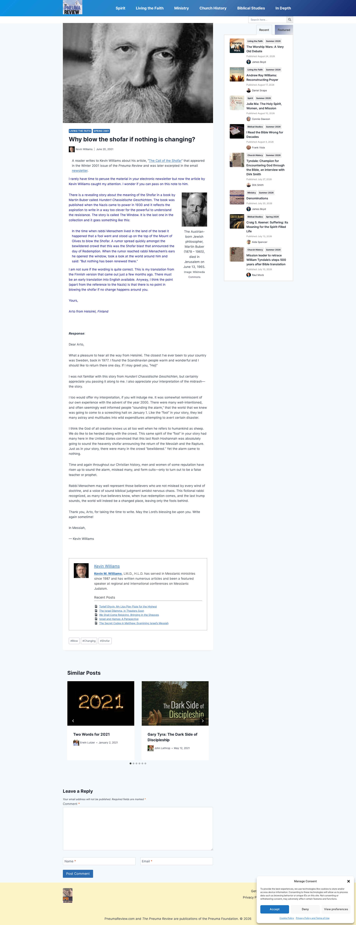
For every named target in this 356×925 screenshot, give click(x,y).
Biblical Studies (251, 8)
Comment (71, 804)
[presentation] (100, 703)
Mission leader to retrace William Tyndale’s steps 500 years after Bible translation (266, 259)
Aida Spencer (259, 241)
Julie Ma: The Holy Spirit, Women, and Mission (264, 106)
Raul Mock (258, 274)
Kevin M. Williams (108, 573)
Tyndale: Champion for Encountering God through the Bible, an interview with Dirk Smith (265, 167)
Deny (305, 909)
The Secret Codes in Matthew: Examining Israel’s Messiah (134, 623)
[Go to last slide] (73, 720)
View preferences (336, 909)
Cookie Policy (287, 918)
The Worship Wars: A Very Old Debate (265, 49)
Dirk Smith (258, 184)
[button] (348, 881)
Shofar (105, 640)
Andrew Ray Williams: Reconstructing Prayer (262, 77)
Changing (89, 640)
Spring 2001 (101, 130)
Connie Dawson (261, 118)
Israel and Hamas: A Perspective (119, 618)
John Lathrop (162, 748)
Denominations (257, 198)
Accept (275, 909)
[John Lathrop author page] (151, 748)
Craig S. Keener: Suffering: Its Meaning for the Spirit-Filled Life (267, 226)
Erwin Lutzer (87, 742)
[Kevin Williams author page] (72, 149)
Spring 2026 (272, 216)
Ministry (181, 8)
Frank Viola (258, 147)
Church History (213, 8)
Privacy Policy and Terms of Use (312, 918)
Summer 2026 (273, 41)
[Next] (203, 720)
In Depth (283, 8)
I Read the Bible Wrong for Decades (264, 134)
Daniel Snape (259, 90)
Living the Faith (150, 8)
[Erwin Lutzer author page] (76, 743)
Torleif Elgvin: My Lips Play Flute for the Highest (128, 606)
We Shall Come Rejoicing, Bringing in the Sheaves (129, 614)
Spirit (120, 8)
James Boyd (259, 61)
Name (70, 861)
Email (147, 861)
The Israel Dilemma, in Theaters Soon (121, 610)
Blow (74, 640)
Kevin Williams (84, 149)
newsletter (80, 170)
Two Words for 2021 (91, 734)
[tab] (130, 763)
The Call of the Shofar (165, 160)
